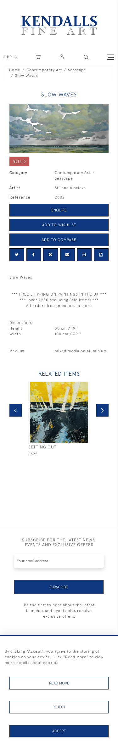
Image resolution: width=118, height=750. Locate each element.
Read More (59, 683)
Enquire (59, 210)
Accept (59, 731)
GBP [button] (8, 57)
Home (14, 70)
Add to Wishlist (59, 225)
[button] (86, 57)
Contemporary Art (44, 70)
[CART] (38, 57)
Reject (59, 707)
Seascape (77, 70)
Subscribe (58, 587)
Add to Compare (59, 240)
